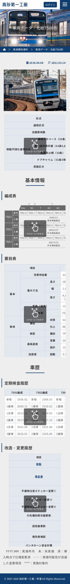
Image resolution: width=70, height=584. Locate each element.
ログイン (50, 5)
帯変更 (39, 476)
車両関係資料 (20, 49)
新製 (39, 464)
